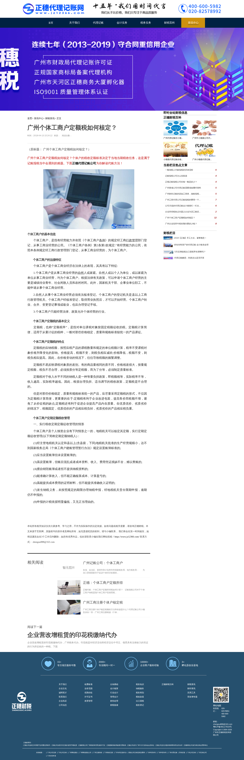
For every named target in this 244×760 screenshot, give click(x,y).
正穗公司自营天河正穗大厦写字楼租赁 (64, 745)
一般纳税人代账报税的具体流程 (179, 170)
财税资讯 (50, 118)
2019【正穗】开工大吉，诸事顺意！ (190, 238)
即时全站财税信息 (175, 112)
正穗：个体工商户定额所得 (103, 582)
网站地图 (217, 705)
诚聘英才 (63, 692)
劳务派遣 (182, 752)
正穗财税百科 (172, 117)
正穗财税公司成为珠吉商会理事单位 (196, 745)
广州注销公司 (202, 752)
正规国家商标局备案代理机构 (116, 745)
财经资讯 (191, 688)
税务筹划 (140, 692)
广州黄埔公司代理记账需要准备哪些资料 (183, 188)
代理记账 (98, 22)
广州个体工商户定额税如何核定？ (180, 218)
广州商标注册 (108, 752)
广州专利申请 (51, 756)
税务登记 (140, 705)
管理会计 (114, 697)
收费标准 (88, 684)
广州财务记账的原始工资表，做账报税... (183, 194)
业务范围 (88, 688)
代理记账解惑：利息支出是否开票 (189, 258)
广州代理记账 (172, 752)
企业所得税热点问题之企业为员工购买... (183, 212)
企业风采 (63, 701)
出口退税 (140, 701)
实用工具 (191, 692)
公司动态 (63, 705)
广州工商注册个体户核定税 (103, 602)
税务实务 (145, 22)
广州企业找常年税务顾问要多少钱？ (181, 224)
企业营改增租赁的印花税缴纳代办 (72, 635)
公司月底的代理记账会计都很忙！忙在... (183, 206)
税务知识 (140, 684)
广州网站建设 (73, 752)
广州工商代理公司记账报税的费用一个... (183, 200)
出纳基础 (114, 684)
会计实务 (122, 22)
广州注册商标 (97, 752)
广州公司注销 (62, 752)
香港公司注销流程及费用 (136, 752)
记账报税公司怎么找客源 (176, 176)
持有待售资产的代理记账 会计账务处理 (191, 245)
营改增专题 (192, 697)
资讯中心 (193, 22)
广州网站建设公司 (85, 752)
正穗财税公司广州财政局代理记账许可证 (91, 745)
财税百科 (169, 22)
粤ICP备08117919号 (222, 727)
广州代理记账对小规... (173, 138)
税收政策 (140, 697)
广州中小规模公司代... (202, 138)
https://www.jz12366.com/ (127, 536)
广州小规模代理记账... (202, 159)
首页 (50, 22)
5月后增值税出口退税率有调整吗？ (190, 252)
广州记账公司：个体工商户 (103, 563)
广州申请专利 (151, 752)
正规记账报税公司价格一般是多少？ (181, 182)
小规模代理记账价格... (173, 159)
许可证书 (88, 697)
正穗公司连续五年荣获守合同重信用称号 (36, 745)
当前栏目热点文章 (175, 165)
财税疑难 (114, 705)
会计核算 (114, 688)
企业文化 (63, 688)
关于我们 (74, 22)
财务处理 (114, 701)
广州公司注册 (51, 752)
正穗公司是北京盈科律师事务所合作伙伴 (169, 745)
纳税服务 (140, 688)
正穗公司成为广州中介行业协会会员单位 (140, 745)
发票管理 (88, 701)
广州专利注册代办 (121, 752)
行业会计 (114, 692)
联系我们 (63, 697)
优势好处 (88, 692)
